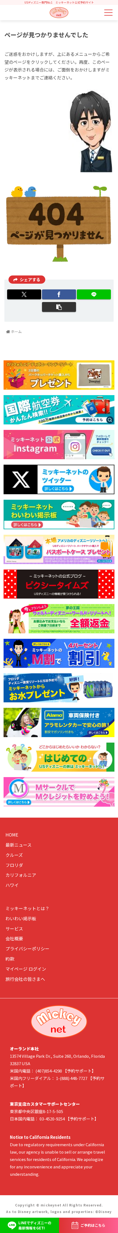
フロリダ (14, 865)
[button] (59, 307)
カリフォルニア (20, 875)
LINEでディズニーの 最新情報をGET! (34, 1225)
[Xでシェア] (24, 294)
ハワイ (12, 885)
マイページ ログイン (25, 968)
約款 (9, 958)
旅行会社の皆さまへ (25, 979)
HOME (11, 834)
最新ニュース (18, 844)
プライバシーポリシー (27, 948)
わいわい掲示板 (20, 918)
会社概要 (14, 938)
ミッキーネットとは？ (27, 908)
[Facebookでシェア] (59, 294)
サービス (14, 928)
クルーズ (14, 855)
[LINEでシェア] (94, 294)
